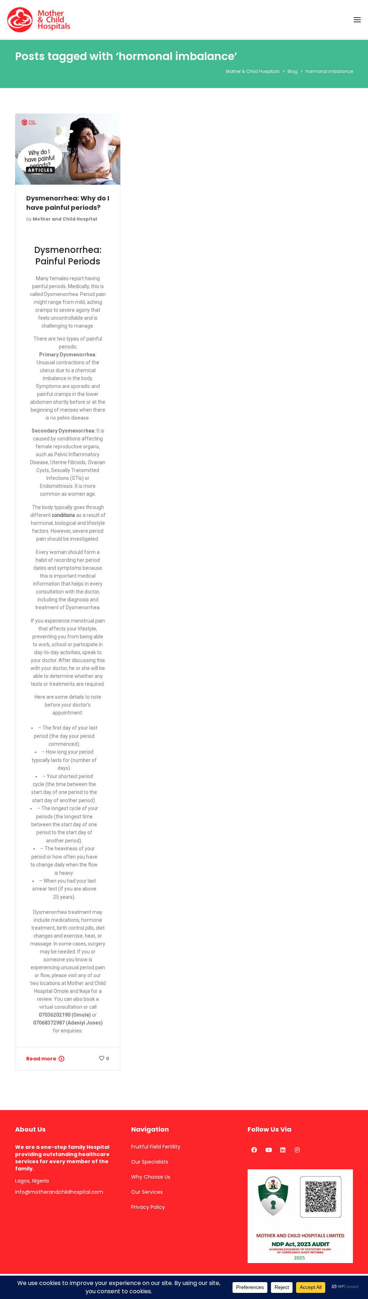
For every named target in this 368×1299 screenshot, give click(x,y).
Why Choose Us (150, 1176)
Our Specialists (149, 1161)
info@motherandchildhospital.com (59, 1192)
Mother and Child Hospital (65, 219)
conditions (63, 515)
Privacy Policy (148, 1207)
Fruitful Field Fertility (155, 1146)
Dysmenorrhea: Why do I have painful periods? (67, 203)
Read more (41, 1058)
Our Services (147, 1192)
